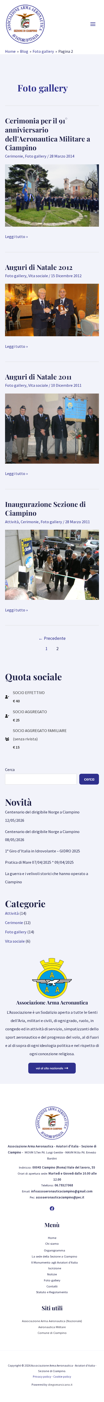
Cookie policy (62, 1376)
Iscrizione (54, 1268)
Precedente (52, 638)
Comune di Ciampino (52, 1333)
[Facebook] (52, 1208)
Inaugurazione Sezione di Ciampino (45, 508)
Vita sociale (38, 275)
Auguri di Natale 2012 (38, 267)
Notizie (52, 1274)
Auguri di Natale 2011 (38, 376)
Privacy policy (42, 1376)
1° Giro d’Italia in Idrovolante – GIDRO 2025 (42, 850)
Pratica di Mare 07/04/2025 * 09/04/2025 (39, 862)
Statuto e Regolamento (52, 1292)
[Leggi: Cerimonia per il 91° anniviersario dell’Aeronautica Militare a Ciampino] (52, 195)
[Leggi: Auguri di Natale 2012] (52, 309)
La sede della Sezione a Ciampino (54, 1256)
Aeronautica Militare (52, 1327)
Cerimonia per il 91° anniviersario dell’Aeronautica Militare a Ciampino (47, 134)
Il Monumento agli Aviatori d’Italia (54, 1262)
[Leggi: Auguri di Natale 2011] (52, 427)
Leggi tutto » (16, 237)
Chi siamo (52, 1243)
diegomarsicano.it (60, 1384)
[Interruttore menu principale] (93, 24)
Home (52, 1238)
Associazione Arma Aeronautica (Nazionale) (52, 1321)
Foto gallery (35, 156)
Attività (12, 521)
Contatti (52, 1286)
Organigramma (54, 1250)
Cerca (10, 769)
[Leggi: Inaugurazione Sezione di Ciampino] (52, 564)
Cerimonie (14, 156)
